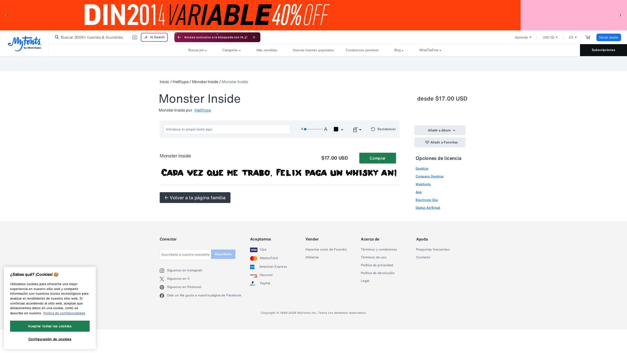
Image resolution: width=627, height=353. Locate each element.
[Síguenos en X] (163, 279)
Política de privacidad (377, 265)
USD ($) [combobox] (548, 37)
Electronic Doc (427, 200)
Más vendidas (266, 50)
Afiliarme (312, 257)
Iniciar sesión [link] (608, 37)
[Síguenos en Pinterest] (163, 287)
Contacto (423, 257)
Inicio (164, 82)
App (419, 192)
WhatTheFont (428, 50)
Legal (365, 281)
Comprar (378, 158)
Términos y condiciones (379, 250)
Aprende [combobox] (521, 37)
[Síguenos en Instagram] (163, 270)
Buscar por (196, 50)
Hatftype (180, 82)
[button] (6, 15)
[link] (56, 37)
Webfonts (423, 184)
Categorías (230, 50)
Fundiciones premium (362, 50)
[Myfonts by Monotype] (24, 43)
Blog (397, 50)
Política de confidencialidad (64, 313)
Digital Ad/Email (428, 207)
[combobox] (109, 37)
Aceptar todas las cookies (50, 326)
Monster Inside (205, 82)
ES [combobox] (571, 37)
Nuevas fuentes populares (311, 50)
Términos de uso (373, 257)
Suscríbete (223, 254)
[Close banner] (254, 37)
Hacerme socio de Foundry (326, 250)
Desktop (422, 168)
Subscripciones (603, 50)
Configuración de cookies (50, 339)
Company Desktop (430, 176)
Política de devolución (378, 273)
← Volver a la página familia (195, 197)
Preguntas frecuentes (433, 250)
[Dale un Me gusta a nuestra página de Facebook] (163, 295)
